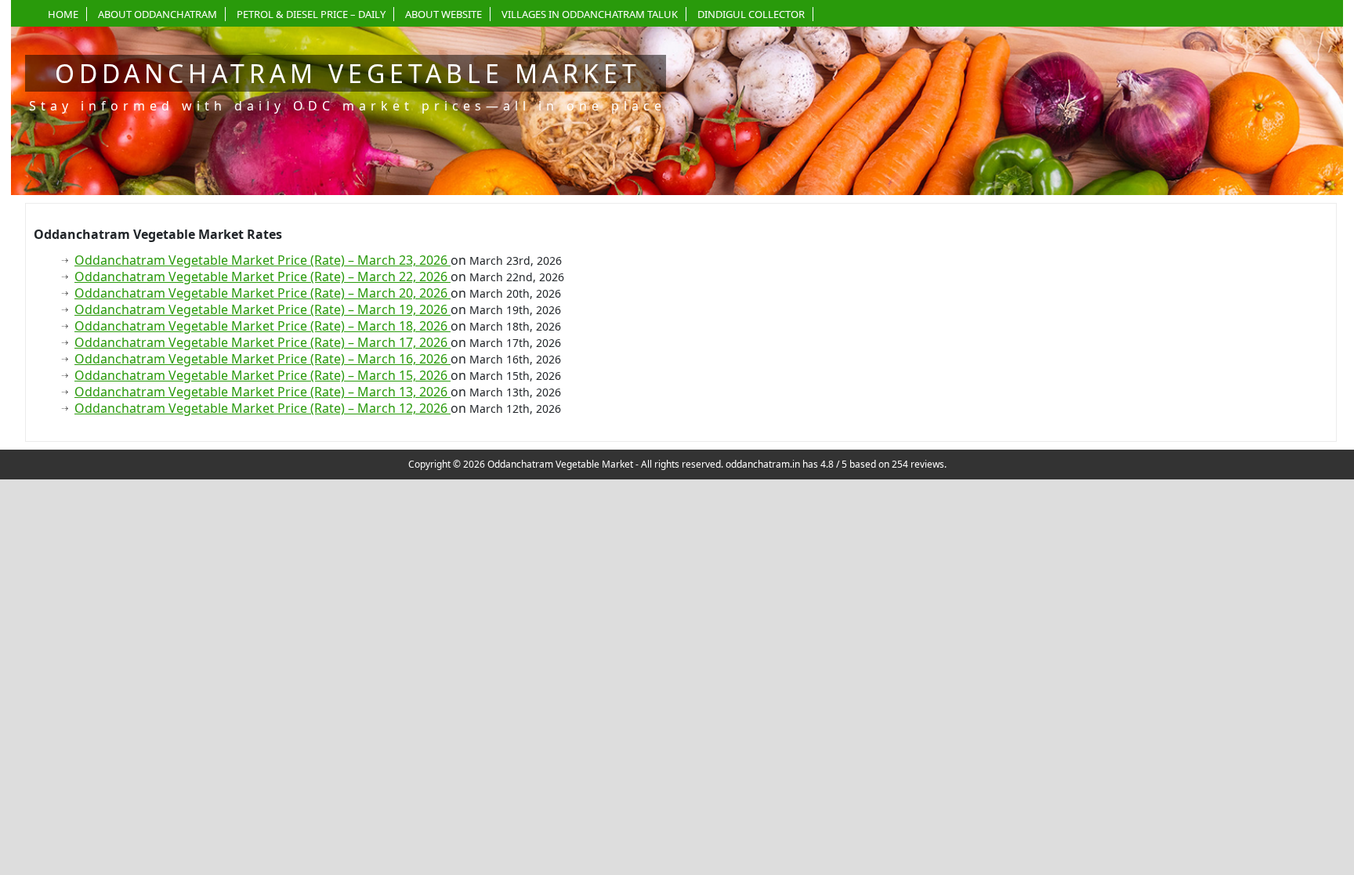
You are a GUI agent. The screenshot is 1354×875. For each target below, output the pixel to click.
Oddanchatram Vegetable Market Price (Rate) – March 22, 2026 (262, 276)
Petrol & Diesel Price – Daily (311, 14)
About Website (443, 14)
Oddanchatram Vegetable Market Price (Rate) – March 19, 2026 (262, 309)
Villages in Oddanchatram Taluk (589, 14)
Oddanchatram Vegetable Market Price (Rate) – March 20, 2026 (262, 293)
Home (63, 14)
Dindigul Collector (751, 14)
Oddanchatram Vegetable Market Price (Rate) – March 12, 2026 (262, 408)
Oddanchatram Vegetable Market (348, 73)
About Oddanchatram (157, 14)
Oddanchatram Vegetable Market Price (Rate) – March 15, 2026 (262, 375)
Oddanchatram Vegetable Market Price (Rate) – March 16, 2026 (262, 358)
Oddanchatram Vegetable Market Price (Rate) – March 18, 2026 (262, 325)
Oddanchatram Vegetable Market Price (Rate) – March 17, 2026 (262, 342)
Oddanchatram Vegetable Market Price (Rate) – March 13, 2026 (262, 391)
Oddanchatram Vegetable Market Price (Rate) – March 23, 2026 (262, 260)
